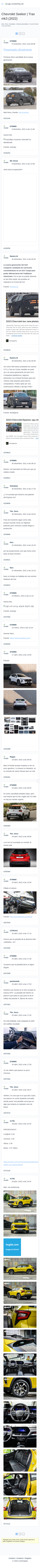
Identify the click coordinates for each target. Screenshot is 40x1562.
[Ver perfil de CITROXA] (5, 931)
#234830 (6, 503)
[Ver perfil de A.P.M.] (5, 1122)
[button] (29, 4)
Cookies (12, 1558)
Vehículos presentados (22, 24)
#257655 (6, 948)
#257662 (6, 1004)
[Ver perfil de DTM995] (5, 42)
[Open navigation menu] (3, 4)
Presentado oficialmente (17, 49)
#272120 (6, 1171)
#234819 (6, 453)
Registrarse (37, 3)
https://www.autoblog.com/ (20, 638)
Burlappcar (14, 287)
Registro (28, 1558)
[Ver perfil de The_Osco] (5, 512)
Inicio (2, 24)
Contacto (19, 1558)
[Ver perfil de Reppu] (5, 758)
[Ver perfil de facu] (5, 543)
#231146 (6, 118)
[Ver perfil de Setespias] (5, 487)
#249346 (6, 644)
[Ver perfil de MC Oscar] (5, 162)
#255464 (6, 872)
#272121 (6, 1524)
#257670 (6, 1113)
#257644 (6, 923)
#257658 (6, 973)
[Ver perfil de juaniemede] (5, 982)
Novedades (12, 24)
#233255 (6, 248)
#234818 (6, 350)
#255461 (6, 777)
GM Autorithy (24, 112)
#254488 (6, 749)
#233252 (6, 153)
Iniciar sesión (33, 3)
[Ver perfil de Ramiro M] (5, 257)
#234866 (6, 534)
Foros (6, 24)
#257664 (6, 1079)
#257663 (6, 1054)
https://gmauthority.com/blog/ (21, 917)
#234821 (6, 478)
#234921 (6, 560)
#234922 (6, 585)
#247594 (6, 617)
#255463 (6, 826)
